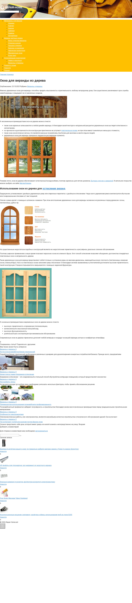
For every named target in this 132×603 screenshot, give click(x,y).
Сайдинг (11, 31)
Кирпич (11, 26)
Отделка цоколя (14, 43)
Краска (11, 28)
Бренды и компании (16, 48)
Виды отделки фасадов (17, 41)
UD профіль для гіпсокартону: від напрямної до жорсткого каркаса (25, 465)
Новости (7, 68)
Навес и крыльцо (15, 60)
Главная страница (7, 75)
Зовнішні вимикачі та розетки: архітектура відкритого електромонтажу (27, 482)
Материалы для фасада (13, 21)
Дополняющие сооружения (14, 58)
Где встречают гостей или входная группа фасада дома (21, 422)
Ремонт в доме (10, 65)
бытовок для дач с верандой (102, 181)
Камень (11, 33)
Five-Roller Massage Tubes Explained (13, 498)
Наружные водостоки (16, 51)
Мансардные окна (15, 53)
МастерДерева (25, 183)
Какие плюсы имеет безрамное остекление (17, 374)
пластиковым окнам (69, 131)
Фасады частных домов (13, 38)
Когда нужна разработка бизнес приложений (17, 352)
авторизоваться (41, 431)
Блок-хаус (12, 56)
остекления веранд (53, 188)
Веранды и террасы (15, 63)
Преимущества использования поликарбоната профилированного (25, 404)
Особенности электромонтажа (12, 414)
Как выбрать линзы (7, 382)
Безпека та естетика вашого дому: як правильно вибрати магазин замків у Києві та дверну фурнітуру (39, 449)
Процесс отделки (15, 46)
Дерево (11, 23)
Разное (7, 70)
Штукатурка (12, 36)
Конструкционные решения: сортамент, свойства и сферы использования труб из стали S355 (36, 515)
